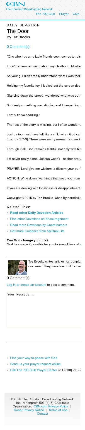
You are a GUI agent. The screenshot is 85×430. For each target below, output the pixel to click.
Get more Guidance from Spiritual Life (37, 231)
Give (76, 14)
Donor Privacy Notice (29, 410)
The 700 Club (45, 14)
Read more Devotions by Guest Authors (38, 225)
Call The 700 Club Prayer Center (33, 370)
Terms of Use (58, 410)
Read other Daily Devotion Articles (36, 212)
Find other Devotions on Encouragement (39, 219)
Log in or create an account (26, 284)
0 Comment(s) (18, 47)
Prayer (64, 14)
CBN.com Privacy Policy (51, 406)
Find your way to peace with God (33, 358)
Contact (42, 413)
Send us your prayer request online (35, 364)
